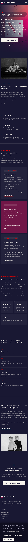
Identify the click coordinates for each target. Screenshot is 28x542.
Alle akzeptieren (8, 539)
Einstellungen (7, 535)
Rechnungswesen (5, 514)
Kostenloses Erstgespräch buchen (14, 483)
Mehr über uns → (5, 104)
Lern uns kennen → (6, 428)
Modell (2, 518)
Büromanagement (5, 512)
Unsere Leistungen (6, 45)
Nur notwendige (18, 535)
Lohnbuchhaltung (5, 516)
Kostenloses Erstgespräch (9, 40)
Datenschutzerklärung (13, 531)
